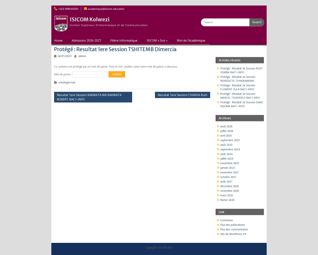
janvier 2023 (227, 167)
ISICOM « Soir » (157, 40)
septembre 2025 (230, 140)
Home (58, 40)
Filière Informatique (123, 40)
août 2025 (226, 144)
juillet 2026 (226, 131)
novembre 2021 (229, 172)
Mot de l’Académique (191, 40)
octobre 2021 (228, 177)
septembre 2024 (230, 149)
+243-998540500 (68, 8)
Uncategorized (67, 82)
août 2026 (226, 126)
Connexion (226, 220)
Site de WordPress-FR (233, 234)
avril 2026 (226, 135)
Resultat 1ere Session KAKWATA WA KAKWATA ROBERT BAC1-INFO (89, 97)
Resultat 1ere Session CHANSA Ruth (182, 95)
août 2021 (226, 181)
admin (82, 56)
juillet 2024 (226, 158)
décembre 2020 (229, 186)
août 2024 (226, 154)
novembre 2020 (229, 190)
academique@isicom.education (106, 8)
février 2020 (227, 200)
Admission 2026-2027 (86, 40)
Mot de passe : (63, 74)
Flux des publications (232, 224)
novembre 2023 (229, 163)
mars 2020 (226, 195)
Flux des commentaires (234, 229)
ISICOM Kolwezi (89, 19)
